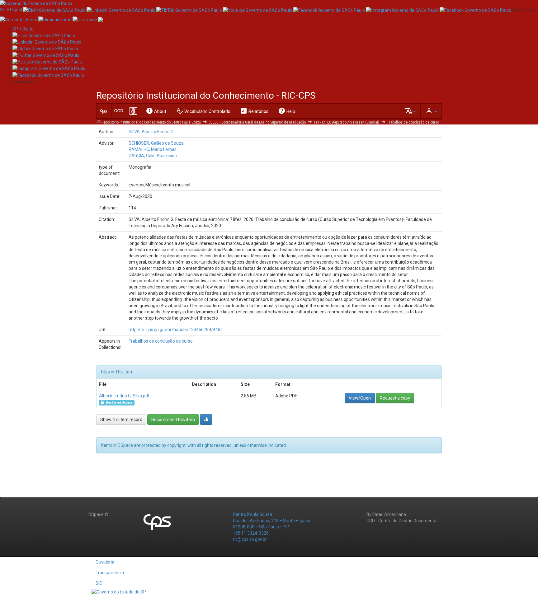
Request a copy (395, 398)
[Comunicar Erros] (100, 18)
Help (286, 111)
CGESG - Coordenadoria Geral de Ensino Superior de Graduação (257, 122)
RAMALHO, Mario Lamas (153, 149)
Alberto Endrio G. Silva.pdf (124, 395)
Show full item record (121, 419)
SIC (99, 583)
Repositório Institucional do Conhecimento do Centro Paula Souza (151, 122)
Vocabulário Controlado (203, 111)
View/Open (360, 398)
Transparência (110, 572)
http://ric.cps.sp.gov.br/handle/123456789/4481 (176, 329)
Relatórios (254, 111)
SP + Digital (11, 9)
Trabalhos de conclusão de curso (413, 122)
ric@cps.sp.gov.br (250, 539)
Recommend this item (173, 419)
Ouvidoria (105, 562)
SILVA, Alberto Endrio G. (151, 131)
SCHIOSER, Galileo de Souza (156, 143)
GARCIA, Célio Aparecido (153, 155)
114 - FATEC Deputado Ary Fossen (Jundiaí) (346, 122)
